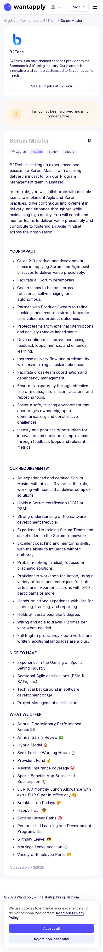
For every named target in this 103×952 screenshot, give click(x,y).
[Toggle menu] (95, 7)
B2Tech (49, 20)
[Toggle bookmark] (89, 141)
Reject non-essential (51, 939)
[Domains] (56, 7)
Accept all (51, 928)
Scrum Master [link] (71, 20)
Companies (29, 20)
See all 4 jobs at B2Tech (51, 86)
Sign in (79, 7)
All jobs (9, 20)
